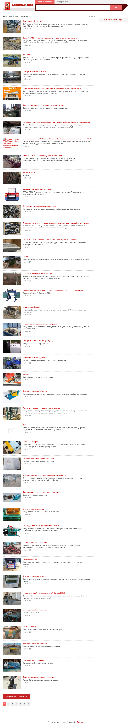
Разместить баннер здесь (113, 20)
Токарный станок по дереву (33, 660)
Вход (59, 2)
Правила (80, 722)
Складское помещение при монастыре (37, 273)
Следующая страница (15, 696)
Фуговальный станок (31, 559)
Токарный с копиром (30, 442)
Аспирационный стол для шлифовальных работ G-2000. (44, 475)
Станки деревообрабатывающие (35, 610)
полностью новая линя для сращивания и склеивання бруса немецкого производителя (56, 122)
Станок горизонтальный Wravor (35, 543)
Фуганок (26, 257)
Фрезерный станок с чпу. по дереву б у (38, 341)
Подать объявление (44, 2)
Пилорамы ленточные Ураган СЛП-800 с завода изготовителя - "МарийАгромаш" (54, 290)
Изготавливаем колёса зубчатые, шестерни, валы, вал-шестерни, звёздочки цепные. (56, 223)
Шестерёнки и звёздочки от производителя (39, 206)
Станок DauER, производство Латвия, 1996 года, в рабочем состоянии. (50, 240)
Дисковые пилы (29, 172)
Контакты (65, 2)
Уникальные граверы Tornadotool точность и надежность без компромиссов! (52, 88)
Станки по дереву (29, 627)
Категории (7, 16)
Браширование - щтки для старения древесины (41, 492)
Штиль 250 (27, 374)
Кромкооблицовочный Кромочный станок (38, 458)
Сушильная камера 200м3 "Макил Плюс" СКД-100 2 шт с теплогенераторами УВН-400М (57, 139)
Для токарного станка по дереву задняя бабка (40, 677)
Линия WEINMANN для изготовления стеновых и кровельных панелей (50, 38)
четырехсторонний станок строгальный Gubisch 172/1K (44, 593)
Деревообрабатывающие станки (35, 576)
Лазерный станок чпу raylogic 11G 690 (37, 189)
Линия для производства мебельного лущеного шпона (44, 105)
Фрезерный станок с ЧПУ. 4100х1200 (37, 72)
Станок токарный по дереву (33, 509)
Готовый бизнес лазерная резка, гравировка (40, 324)
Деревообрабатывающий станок (35, 391)
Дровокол (26, 55)
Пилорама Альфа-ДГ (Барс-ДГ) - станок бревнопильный (44, 156)
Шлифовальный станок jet (33, 21)
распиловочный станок (31, 307)
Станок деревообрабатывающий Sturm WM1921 (41, 526)
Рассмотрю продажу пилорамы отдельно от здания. (43, 408)
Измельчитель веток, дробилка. (35, 358)
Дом (24, 425)
